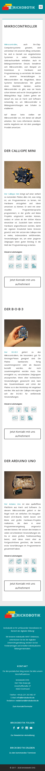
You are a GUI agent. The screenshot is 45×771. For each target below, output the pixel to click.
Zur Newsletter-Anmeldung (22, 735)
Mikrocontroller (10, 44)
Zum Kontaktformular (22, 706)
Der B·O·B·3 (11, 352)
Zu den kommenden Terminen (22, 753)
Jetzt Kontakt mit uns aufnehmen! (22, 282)
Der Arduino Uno (12, 504)
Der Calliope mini (11, 194)
